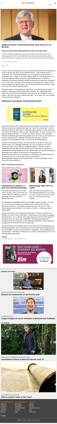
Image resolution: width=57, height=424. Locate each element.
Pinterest (3, 410)
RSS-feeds (18, 404)
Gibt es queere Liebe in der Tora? (16, 397)
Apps (16, 412)
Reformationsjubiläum (7, 238)
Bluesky (3, 412)
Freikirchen (32, 412)
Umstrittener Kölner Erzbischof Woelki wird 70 (22, 359)
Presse (24, 420)
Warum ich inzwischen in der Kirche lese (20, 295)
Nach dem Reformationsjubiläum (40, 167)
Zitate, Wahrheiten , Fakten (11, 167)
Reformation (14, 61)
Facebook (3, 404)
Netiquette (19, 420)
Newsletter (18, 406)
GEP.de (31, 404)
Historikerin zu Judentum (10, 395)
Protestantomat (20, 408)
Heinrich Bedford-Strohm (20, 238)
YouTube (3, 408)
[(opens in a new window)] (28, 114)
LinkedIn (3, 415)
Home (3, 65)
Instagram (4, 406)
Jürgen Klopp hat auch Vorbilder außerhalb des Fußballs (28, 318)
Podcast (17, 410)
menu (2, 3)
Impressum (37, 420)
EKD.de (31, 406)
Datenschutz (30, 420)
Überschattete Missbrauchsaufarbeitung (15, 357)
